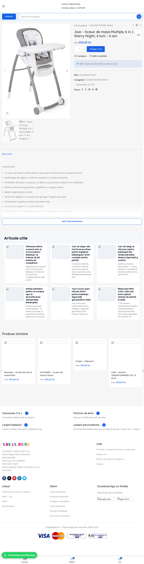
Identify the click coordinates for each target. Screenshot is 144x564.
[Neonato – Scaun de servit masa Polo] (18, 356)
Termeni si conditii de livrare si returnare (114, 449)
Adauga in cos (95, 49)
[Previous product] (131, 25)
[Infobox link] (15, 413)
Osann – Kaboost (84, 361)
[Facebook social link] (81, 89)
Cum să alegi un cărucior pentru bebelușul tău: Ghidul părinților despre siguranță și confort (125, 251)
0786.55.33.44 (73, 4)
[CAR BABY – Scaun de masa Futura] (53, 356)
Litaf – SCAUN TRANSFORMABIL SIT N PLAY (122, 375)
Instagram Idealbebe (58, 501)
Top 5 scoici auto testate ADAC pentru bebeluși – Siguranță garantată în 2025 (80, 292)
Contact (98, 463)
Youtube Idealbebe (58, 511)
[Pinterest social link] (88, 89)
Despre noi (100, 454)
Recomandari (8, 506)
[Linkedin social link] (92, 89)
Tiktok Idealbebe (56, 506)
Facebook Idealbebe (58, 496)
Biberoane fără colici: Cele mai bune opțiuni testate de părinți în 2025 (125, 292)
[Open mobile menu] (3, 6)
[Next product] (138, 25)
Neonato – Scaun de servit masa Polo (18, 374)
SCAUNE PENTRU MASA (100, 25)
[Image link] (16, 444)
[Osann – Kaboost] (89, 350)
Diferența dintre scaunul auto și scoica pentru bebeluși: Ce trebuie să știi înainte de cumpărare (34, 252)
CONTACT (9, 16)
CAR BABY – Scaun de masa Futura (50, 374)
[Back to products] (134, 25)
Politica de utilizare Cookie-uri (109, 459)
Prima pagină (79, 25)
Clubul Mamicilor (57, 491)
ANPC (4, 501)
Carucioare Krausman (59, 515)
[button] (5, 70)
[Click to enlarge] (7, 112)
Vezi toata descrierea (71, 219)
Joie (136, 34)
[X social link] (85, 89)
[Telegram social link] (95, 89)
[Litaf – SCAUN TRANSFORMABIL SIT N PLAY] (124, 356)
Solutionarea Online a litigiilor (16, 491)
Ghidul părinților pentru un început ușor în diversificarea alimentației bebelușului (35, 294)
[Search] (136, 16)
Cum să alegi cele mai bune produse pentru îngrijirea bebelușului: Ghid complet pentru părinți (80, 251)
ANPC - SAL (7, 496)
